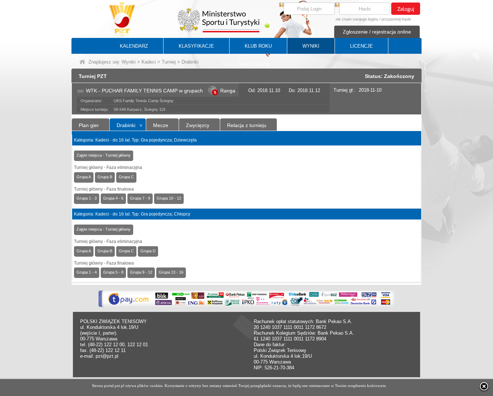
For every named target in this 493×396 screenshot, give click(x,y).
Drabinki (126, 125)
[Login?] (281, 5)
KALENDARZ (134, 46)
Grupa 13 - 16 (171, 272)
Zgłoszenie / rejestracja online (377, 32)
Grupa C (126, 177)
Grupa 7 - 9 (140, 198)
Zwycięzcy (197, 125)
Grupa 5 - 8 (113, 272)
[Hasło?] (337, 5)
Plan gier (89, 125)
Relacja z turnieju (246, 125)
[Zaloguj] (405, 9)
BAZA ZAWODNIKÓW (246, 64)
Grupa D (148, 251)
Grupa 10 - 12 (169, 198)
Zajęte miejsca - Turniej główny (104, 155)
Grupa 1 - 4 (87, 272)
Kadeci (148, 62)
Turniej (169, 62)
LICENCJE (361, 46)
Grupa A (84, 177)
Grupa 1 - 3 (87, 198)
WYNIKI (310, 46)
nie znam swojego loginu (357, 19)
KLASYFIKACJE (196, 46)
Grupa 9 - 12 (141, 272)
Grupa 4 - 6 (113, 198)
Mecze (160, 125)
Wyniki (129, 62)
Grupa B (104, 177)
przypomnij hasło (396, 19)
